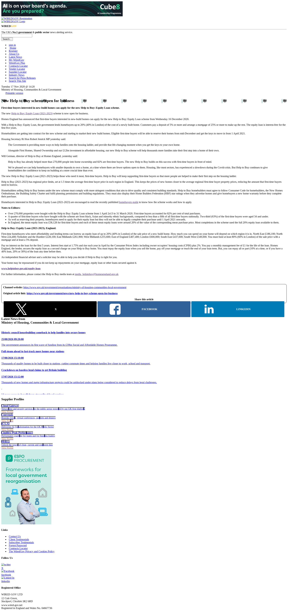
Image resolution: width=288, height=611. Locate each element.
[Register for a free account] (16, 18)
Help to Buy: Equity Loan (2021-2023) (32, 113)
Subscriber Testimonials (21, 542)
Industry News (16, 75)
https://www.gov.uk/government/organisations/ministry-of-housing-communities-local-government (74, 287)
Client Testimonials (19, 539)
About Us (14, 54)
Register (13, 51)
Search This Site (17, 81)
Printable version (14, 93)
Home (13, 48)
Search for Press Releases (22, 78)
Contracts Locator (18, 66)
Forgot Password (18, 545)
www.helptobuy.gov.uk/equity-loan (20, 268)
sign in (12, 45)
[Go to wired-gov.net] (13, 21)
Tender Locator (17, 69)
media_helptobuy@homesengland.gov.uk (96, 274)
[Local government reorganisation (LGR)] (26, 523)
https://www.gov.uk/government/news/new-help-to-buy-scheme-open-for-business (72, 293)
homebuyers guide (128, 202)
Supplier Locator (17, 72)
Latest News (15, 57)
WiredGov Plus (17, 63)
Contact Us (15, 536)
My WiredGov (16, 60)
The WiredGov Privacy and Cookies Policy (31, 551)
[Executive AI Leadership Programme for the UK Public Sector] (62, 15)
